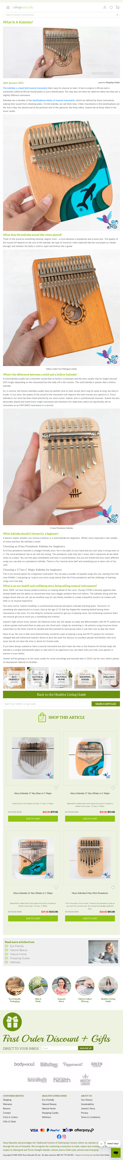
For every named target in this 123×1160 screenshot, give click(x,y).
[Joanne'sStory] (61, 986)
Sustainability (87, 1104)
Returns (6, 1108)
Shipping (7, 1099)
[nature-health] (61, 1079)
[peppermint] (73, 1064)
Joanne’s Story (88, 1108)
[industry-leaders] (85, 1079)
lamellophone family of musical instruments (54, 100)
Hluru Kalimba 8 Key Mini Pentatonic (90, 893)
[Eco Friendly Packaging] (14, 986)
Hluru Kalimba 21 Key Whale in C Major (33, 893)
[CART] (117, 7)
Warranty (7, 1104)
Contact (7, 1112)
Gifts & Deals (9, 1121)
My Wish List (111, 7)
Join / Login (104, 7)
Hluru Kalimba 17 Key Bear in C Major (33, 793)
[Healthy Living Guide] (108, 986)
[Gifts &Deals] (38, 986)
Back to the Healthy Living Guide (61, 694)
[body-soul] (25, 1064)
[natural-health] (37, 1079)
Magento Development (84, 1155)
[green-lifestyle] (97, 1064)
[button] (56, 787)
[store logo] (22, 7)
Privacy (84, 1112)
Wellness (109, 678)
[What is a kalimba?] (61, 52)
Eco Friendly (14, 678)
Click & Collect (10, 1117)
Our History (87, 1099)
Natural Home (61, 678)
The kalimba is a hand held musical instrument (25, 87)
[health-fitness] (49, 1064)
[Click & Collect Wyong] (84, 986)
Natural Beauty (38, 678)
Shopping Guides (113, 83)
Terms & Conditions (90, 1117)
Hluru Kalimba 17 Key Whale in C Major (90, 793)
